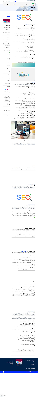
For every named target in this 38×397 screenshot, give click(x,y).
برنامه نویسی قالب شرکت (32, 142)
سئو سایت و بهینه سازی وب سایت (29, 25)
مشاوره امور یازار (32, 168)
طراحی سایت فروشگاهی (31, 144)
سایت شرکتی (24, 142)
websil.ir (34, 187)
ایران (29, 314)
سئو (25, 349)
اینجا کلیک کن (5, 4)
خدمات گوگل (33, 185)
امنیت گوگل (30, 188)
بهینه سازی (26, 207)
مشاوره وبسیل (16, 169)
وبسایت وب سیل (23, 251)
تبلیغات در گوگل (20, 188)
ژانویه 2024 (9, 56)
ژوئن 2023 (9, 62)
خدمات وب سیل (15, 84)
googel (18, 186)
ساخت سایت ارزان (23, 315)
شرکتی (30, 143)
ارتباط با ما (29, 4)
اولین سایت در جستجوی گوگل (26, 188)
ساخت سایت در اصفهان (20, 315)
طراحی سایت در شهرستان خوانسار (7, 41)
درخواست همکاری (11, 363)
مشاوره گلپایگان (22, 169)
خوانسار (16, 208)
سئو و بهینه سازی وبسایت (30, 205)
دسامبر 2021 (8, 65)
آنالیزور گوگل (24, 187)
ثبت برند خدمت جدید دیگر (30, 83)
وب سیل (14, 169)
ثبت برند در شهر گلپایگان (7, 29)
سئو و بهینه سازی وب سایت (22, 27)
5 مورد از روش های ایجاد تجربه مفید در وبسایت (7, 34)
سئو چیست (27, 27)
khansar (16, 206)
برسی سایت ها (8, 80)
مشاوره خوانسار (18, 168)
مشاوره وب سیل (19, 169)
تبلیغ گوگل (23, 188)
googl (26, 186)
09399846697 (17, 313)
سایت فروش (22, 142)
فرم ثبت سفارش (8, 115)
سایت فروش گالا (19, 142)
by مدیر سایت (29, 26)
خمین (16, 314)
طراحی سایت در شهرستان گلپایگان (6, 39)
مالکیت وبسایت (27, 318)
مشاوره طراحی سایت (29, 169)
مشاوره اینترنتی (29, 168)
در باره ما (26, 4)
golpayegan (21, 313)
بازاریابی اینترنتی (28, 314)
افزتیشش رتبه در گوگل (30, 207)
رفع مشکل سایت (31, 315)
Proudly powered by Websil (27, 371)
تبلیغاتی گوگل (18, 188)
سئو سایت (25, 27)
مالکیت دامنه (34, 318)
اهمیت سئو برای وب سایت (21, 26)
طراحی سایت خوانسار (31, 317)
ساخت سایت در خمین (16, 315)
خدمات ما (12, 360)
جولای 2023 (8, 61)
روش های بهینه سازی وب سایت (31, 27)
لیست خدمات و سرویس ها (15, 4)
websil (32, 187)
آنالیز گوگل (26, 187)
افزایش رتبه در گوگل (18, 187)
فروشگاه (20, 317)
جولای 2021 (9, 71)
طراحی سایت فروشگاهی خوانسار (26, 144)
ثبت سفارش (24, 4)
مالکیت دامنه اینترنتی (30, 318)
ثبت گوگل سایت (24, 314)
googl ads (28, 187)
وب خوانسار (13, 318)
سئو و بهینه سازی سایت (33, 24)
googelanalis (23, 186)
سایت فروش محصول (15, 142)
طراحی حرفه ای (28, 143)
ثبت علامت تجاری (20, 84)
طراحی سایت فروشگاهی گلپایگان (20, 144)
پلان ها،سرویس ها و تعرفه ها (7, 110)
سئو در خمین (13, 208)
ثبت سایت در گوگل (15, 188)
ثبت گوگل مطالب (20, 314)
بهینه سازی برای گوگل (23, 207)
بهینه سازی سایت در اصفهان (30, 208)
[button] (7, 4)
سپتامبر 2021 (8, 68)
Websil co (34, 371)
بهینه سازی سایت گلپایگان (26, 208)
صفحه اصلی (11, 4)
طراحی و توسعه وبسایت (29, 24)
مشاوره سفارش (32, 169)
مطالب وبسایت (26, 24)
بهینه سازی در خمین (20, 207)
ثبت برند (23, 84)
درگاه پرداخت (13, 314)
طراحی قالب (16, 144)
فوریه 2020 (9, 74)
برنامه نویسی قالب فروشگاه (27, 142)
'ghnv (16, 186)
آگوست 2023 (8, 59)
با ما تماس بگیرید (20, 65)
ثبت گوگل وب (18, 314)
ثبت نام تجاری (18, 84)
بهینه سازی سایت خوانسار (16, 207)
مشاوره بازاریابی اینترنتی (21, 318)
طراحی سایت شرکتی (23, 143)
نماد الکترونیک (16, 318)
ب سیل (31, 329)
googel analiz (20, 186)
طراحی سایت (18, 27)
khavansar (18, 206)
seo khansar (21, 206)
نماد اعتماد (18, 318)
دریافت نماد (34, 315)
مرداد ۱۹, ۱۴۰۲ (32, 26)
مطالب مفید (12, 365)
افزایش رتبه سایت (14, 187)
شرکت (32, 143)
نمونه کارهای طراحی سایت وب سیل (7, 112)
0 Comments (25, 26)
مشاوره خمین (21, 168)
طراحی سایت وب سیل (31, 312)
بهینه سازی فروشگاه (22, 208)
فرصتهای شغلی (20, 4)
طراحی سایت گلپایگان (27, 317)
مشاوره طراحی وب (25, 169)
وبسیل (16, 27)
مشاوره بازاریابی (24, 318)
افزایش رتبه (21, 187)
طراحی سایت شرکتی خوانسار (18, 143)
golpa (19, 313)
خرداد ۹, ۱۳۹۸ (33, 186)
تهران (25, 314)
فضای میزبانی (18, 317)
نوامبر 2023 (9, 58)
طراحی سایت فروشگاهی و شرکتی (29, 140)
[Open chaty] (1, 395)
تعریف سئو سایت (14, 26)
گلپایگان (13, 317)
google (30, 187)
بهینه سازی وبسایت (18, 208)
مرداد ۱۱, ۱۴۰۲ (32, 84)
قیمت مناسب (15, 317)
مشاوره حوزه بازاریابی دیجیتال (25, 168)
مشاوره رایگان (16, 168)
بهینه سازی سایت (17, 26)
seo (19, 206)
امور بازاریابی (32, 314)
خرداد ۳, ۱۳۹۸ (33, 313)
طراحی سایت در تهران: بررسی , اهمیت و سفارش (7, 27)
